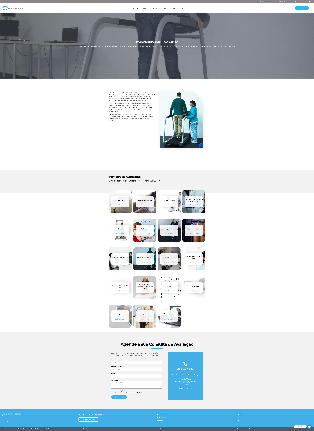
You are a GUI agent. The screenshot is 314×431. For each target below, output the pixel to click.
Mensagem (114, 380)
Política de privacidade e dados (167, 428)
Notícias (166, 8)
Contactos (174, 8)
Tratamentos (156, 8)
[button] (88, 419)
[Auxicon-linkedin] (307, 2)
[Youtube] (310, 2)
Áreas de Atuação (142, 8)
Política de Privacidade (126, 393)
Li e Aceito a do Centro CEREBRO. (129, 393)
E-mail (113, 373)
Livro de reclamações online (87, 428)
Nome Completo (116, 360)
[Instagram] (305, 2)
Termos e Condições (117, 391)
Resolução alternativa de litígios (245, 428)
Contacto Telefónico (117, 366)
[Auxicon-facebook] (302, 2)
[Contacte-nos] (309, 427)
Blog (181, 8)
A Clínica (131, 8)
